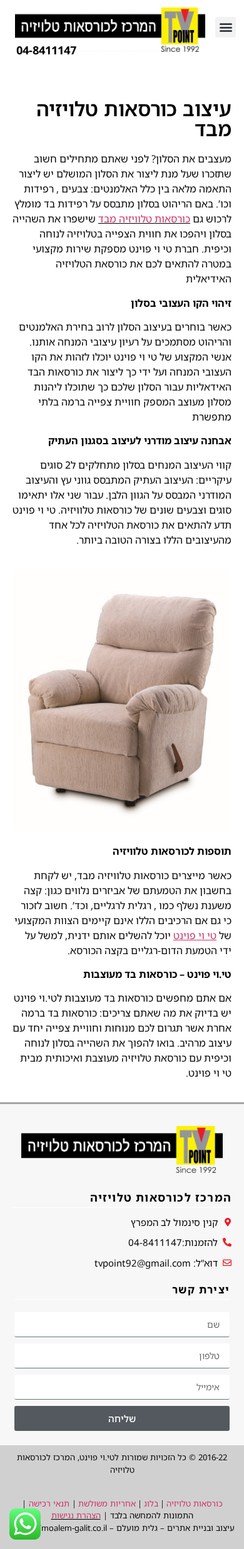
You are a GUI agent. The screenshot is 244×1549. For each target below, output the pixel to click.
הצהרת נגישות (76, 1515)
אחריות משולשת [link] (107, 1503)
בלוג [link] (151, 1503)
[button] (225, 27)
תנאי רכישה (49, 1503)
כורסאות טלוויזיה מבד (144, 219)
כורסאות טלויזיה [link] (194, 1503)
